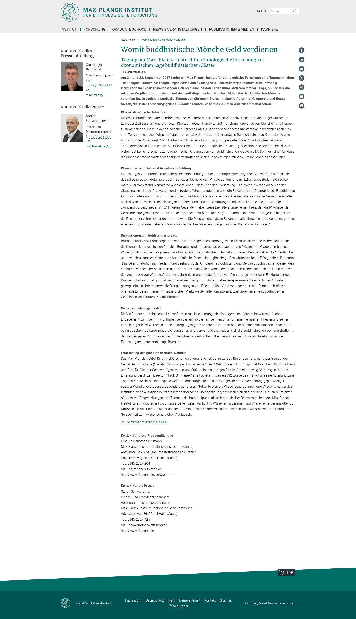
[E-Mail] (302, 96)
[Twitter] (302, 78)
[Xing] (302, 87)
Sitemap (226, 600)
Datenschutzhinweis (160, 600)
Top (289, 572)
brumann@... (97, 95)
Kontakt (210, 600)
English (261, 11)
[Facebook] (302, 50)
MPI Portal (180, 606)
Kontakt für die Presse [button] (82, 107)
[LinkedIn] (302, 59)
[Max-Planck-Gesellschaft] (68, 603)
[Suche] (294, 11)
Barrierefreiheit (189, 600)
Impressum (133, 600)
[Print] (302, 106)
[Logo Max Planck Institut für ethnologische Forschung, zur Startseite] (138, 12)
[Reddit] (302, 69)
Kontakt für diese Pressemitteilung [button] (77, 53)
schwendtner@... (100, 146)
